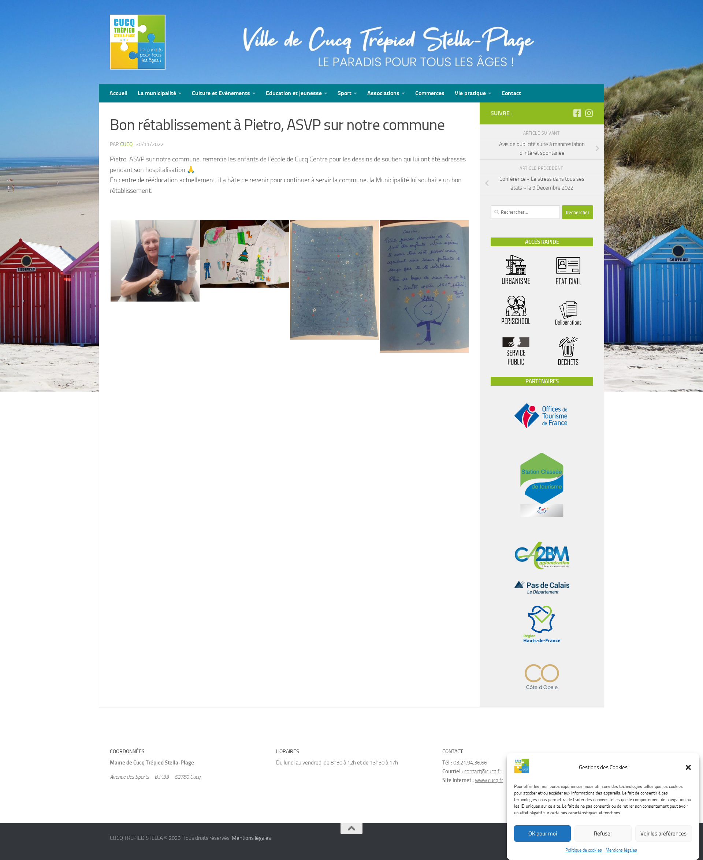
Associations (383, 93)
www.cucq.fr (489, 780)
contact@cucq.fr (482, 771)
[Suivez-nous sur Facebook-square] (577, 113)
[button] (688, 767)
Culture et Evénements (221, 93)
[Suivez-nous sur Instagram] (588, 113)
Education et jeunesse (294, 93)
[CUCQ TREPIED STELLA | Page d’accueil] (137, 42)
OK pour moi (542, 833)
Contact (511, 93)
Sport (345, 93)
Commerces (430, 93)
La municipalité (157, 93)
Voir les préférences (663, 833)
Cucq (126, 144)
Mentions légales (621, 850)
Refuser (603, 833)
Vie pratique (470, 93)
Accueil (118, 93)
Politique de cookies (583, 850)
